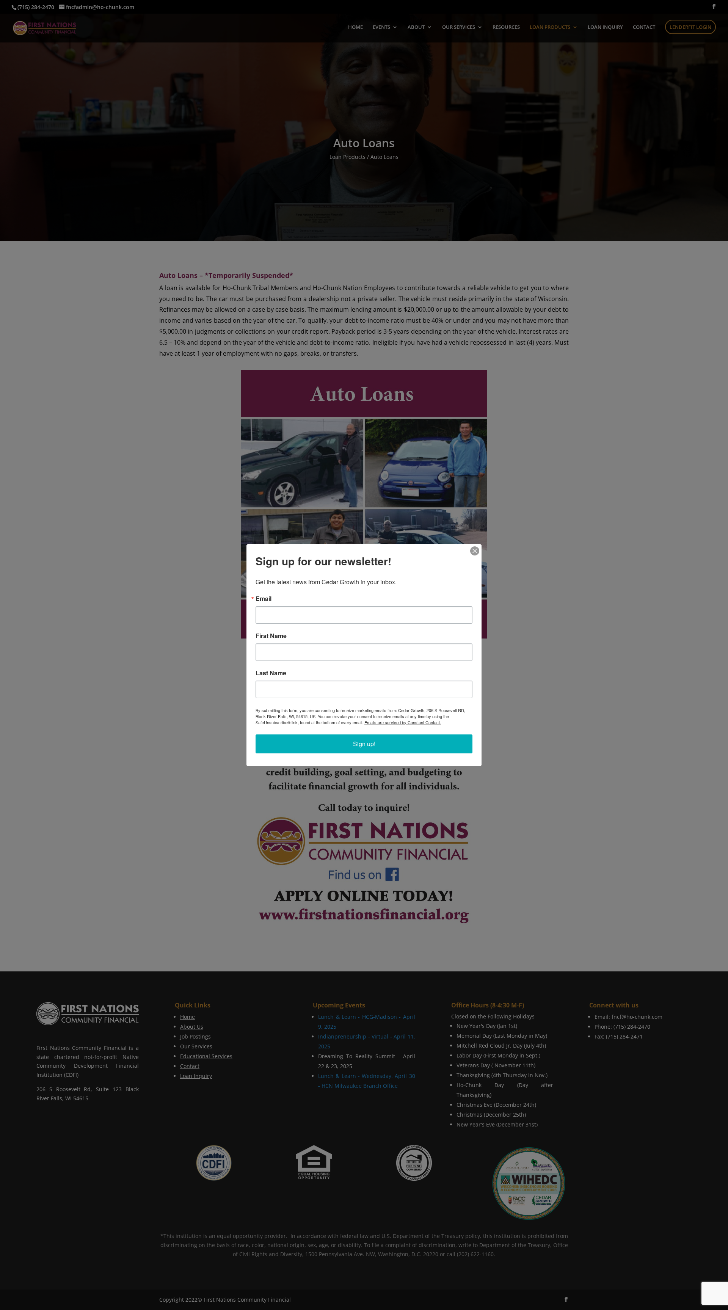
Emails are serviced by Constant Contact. (402, 722)
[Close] (474, 550)
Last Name (271, 673)
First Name (271, 636)
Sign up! (364, 743)
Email (263, 599)
